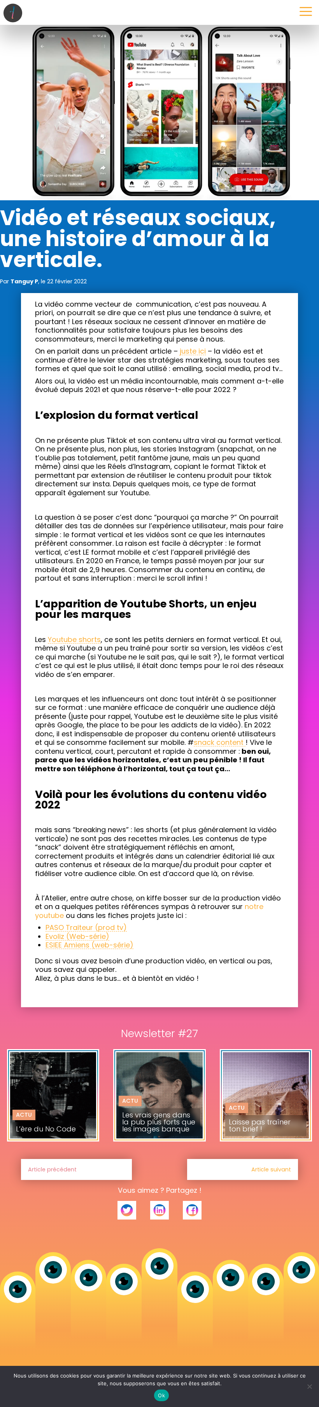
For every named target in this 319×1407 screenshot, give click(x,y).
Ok (161, 1395)
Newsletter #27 (38, 1107)
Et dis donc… (34, 1098)
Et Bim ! (132, 1110)
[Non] (309, 1386)
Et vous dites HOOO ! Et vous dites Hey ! (268, 1109)
